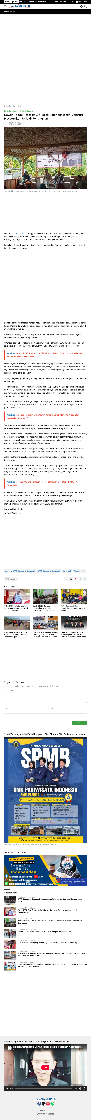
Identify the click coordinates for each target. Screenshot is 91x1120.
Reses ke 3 (67, 571)
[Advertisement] (45, 41)
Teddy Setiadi (79, 571)
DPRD (49, 1110)
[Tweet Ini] (71, 579)
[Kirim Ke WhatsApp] (85, 579)
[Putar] (7, 1088)
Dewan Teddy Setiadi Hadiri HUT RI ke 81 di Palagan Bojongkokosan (45, 932)
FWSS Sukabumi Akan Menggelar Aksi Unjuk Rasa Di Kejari (49, 2)
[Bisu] (80, 1088)
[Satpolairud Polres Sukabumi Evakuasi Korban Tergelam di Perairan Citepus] (17, 623)
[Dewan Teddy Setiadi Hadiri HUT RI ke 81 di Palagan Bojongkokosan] (10, 933)
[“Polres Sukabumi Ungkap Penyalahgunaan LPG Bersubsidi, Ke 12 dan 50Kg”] (10, 944)
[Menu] (5, 6)
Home (42, 1110)
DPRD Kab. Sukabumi (25, 111)
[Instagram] (48, 1104)
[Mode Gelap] (81, 6)
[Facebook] (39, 1104)
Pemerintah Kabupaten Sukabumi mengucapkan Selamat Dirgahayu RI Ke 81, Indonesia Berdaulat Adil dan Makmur (52, 965)
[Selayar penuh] (84, 1088)
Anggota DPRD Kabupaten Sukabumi (20, 571)
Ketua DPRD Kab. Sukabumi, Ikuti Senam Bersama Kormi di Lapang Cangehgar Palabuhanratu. (16, 608)
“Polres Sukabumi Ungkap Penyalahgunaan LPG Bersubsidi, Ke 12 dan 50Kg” (48, 942)
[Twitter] (44, 1104)
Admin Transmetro (15, 122)
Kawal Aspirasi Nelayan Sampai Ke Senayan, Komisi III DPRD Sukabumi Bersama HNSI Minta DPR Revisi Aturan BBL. (45, 634)
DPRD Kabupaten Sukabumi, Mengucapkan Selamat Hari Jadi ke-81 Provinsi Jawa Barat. (73, 634)
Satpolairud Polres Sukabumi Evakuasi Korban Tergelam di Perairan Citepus (15, 634)
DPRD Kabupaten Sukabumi (49, 571)
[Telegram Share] (80, 579)
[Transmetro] (19, 6)
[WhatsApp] (52, 1104)
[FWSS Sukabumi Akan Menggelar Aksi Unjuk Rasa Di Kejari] (74, 596)
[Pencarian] (85, 6)
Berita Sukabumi (10, 111)
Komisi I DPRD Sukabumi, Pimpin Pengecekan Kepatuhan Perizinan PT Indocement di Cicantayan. (45, 608)
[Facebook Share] (66, 579)
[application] (45, 1067)
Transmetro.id (20, 233)
